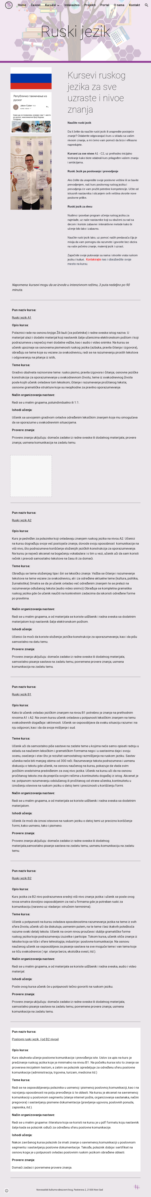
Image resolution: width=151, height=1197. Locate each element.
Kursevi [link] (50, 5)
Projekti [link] (90, 5)
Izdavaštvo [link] (72, 5)
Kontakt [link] (134, 5)
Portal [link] (104, 5)
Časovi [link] (35, 5)
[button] (146, 5)
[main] (75, 31)
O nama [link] (119, 5)
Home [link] (22, 5)
